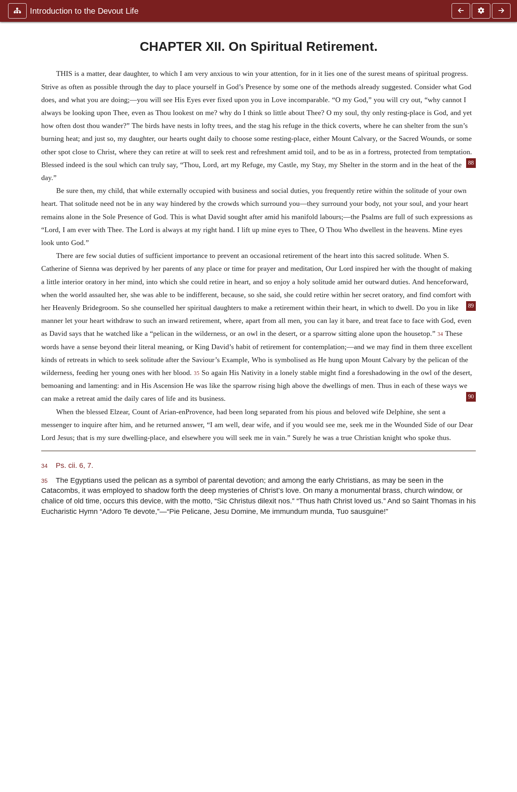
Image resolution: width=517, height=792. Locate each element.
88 (471, 163)
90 (471, 397)
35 (197, 373)
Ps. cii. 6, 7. (74, 465)
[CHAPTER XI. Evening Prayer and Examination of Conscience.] (461, 11)
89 (471, 306)
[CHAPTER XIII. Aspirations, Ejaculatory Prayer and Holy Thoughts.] (501, 11)
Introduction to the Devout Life (84, 10)
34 (440, 334)
